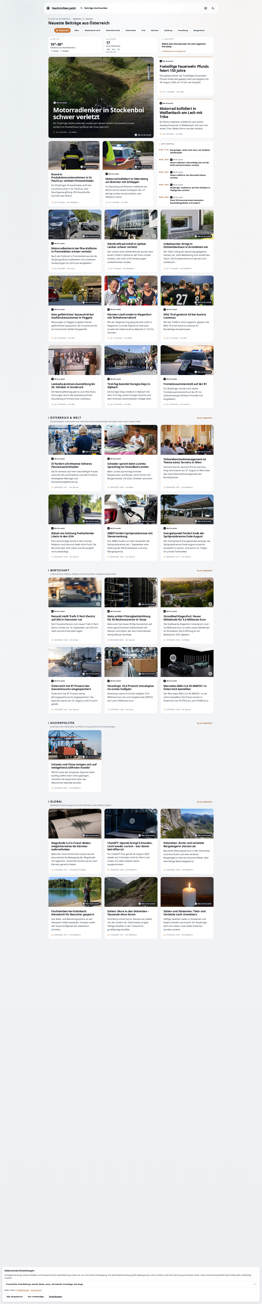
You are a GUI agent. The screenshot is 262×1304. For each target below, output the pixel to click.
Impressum (36, 1290)
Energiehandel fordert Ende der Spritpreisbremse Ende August (183, 535)
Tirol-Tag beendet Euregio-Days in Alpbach (128, 385)
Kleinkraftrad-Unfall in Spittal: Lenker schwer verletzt (126, 245)
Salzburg (168, 30)
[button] (75, 45)
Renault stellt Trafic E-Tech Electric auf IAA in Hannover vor (73, 618)
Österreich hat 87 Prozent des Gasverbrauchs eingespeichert (71, 687)
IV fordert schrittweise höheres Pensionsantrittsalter (71, 465)
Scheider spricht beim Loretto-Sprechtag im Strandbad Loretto (127, 465)
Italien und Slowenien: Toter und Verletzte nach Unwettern (184, 913)
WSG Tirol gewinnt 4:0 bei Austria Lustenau (184, 316)
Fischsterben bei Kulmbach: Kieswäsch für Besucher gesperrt (72, 913)
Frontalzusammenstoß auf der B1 (185, 384)
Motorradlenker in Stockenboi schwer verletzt (98, 113)
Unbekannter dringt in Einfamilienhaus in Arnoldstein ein (185, 245)
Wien (76, 30)
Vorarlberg (183, 30)
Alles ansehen (204, 418)
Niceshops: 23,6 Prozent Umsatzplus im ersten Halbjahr (130, 687)
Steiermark (131, 30)
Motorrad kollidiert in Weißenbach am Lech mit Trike (181, 113)
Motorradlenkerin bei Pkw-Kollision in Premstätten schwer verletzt (74, 250)
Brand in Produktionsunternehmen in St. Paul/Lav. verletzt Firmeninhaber (72, 177)
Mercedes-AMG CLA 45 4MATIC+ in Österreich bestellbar (184, 687)
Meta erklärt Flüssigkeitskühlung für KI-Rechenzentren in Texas (128, 618)
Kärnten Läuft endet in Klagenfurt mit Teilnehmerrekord (129, 316)
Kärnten (155, 30)
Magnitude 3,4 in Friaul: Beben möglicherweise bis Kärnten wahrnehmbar (70, 846)
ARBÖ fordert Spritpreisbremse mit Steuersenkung (129, 535)
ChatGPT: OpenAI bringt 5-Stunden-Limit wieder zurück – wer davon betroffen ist (129, 846)
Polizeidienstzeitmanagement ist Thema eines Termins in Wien (184, 461)
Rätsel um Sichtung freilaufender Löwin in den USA (72, 535)
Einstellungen (55, 1296)
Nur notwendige (36, 1296)
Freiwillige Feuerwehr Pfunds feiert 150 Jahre (184, 68)
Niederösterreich (92, 30)
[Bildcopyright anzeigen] (154, 236)
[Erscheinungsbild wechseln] (213, 8)
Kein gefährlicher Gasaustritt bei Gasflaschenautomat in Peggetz (72, 316)
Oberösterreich (113, 30)
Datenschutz (23, 1290)
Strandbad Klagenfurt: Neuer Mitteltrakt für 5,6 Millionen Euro (184, 618)
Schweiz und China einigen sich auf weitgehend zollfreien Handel (74, 766)
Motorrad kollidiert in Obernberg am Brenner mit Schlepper (126, 180)
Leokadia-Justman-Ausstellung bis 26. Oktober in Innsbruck (73, 385)
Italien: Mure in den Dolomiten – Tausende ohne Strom (128, 913)
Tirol (143, 30)
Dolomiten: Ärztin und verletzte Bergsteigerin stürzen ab (183, 844)
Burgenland (198, 30)
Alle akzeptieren (15, 1296)
